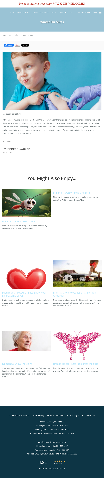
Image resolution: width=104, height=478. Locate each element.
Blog (17, 35)
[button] (100, 12)
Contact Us (90, 415)
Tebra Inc (25, 415)
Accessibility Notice (75, 415)
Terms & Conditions (55, 415)
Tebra (63, 469)
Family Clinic (7, 35)
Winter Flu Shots (28, 35)
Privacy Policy (38, 415)
